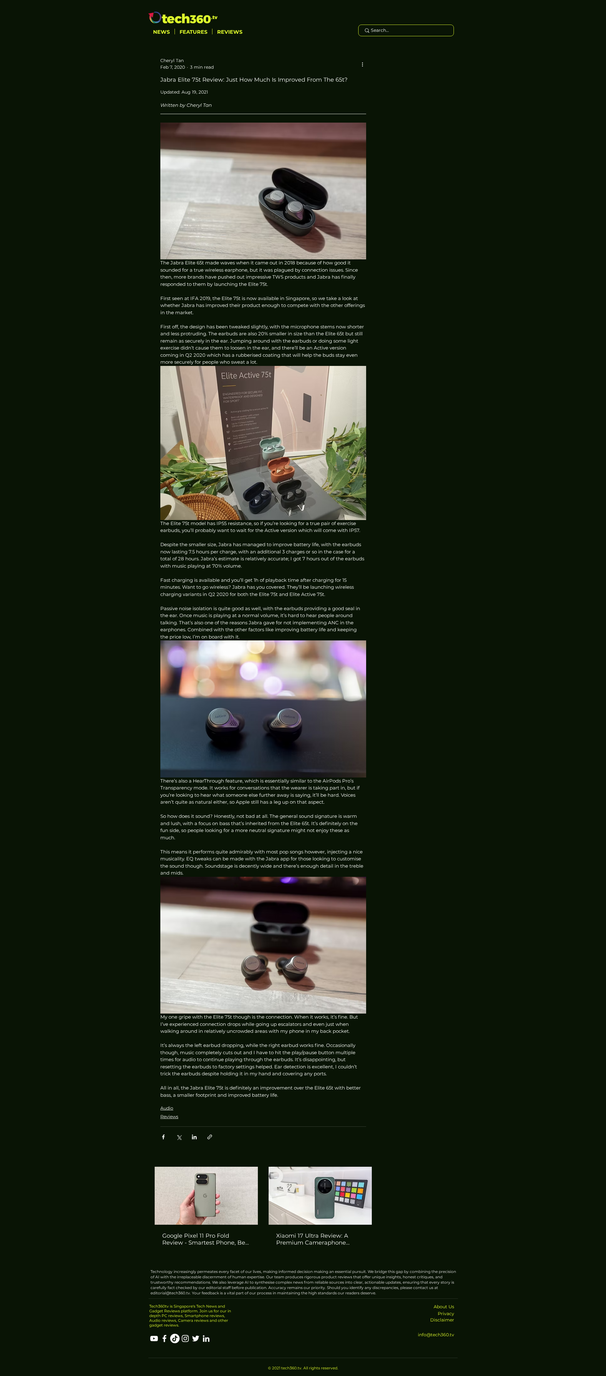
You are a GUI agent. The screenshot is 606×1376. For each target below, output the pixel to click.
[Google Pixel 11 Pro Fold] (206, 1196)
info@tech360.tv (436, 1335)
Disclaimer (442, 1320)
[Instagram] (185, 1338)
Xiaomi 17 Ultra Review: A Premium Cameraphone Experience (312, 1239)
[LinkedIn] (206, 1338)
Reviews (169, 1116)
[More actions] (362, 64)
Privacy (446, 1313)
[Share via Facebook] (163, 1137)
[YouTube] (154, 1338)
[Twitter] (195, 1338)
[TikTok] (175, 1338)
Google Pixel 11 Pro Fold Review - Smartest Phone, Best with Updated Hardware (206, 1239)
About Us (444, 1307)
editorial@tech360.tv (170, 1293)
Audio (166, 1108)
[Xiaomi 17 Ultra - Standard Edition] (320, 1196)
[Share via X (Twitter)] (179, 1137)
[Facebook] (164, 1338)
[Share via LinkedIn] (194, 1137)
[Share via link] (210, 1137)
